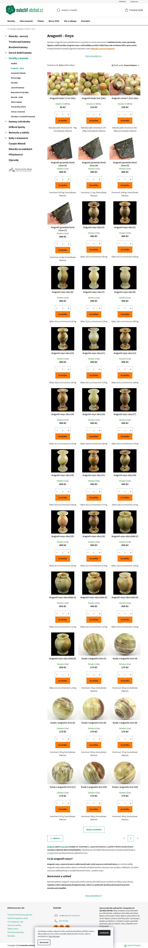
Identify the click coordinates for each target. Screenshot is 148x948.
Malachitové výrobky (20, 92)
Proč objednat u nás (15, 921)
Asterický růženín (18, 73)
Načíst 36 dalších (93, 829)
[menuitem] (11, 21)
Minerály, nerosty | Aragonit (102, 48)
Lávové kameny (17, 87)
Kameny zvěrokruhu (19, 121)
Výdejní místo (12, 929)
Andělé (14, 63)
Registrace (134, 1)
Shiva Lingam (16, 102)
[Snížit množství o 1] (57, 115)
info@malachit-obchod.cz (69, 915)
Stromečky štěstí (18, 107)
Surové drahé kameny (20, 53)
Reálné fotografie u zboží (17, 918)
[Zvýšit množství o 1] (68, 115)
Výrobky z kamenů (18, 58)
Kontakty (11, 936)
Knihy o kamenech (18, 138)
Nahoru (56, 838)
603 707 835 (63, 921)
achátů (50, 853)
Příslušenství (16, 154)
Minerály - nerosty (18, 36)
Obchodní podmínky (15, 932)
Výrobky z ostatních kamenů (23, 116)
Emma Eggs (16, 78)
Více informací (54, 936)
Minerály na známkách (20, 149)
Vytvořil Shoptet (134, 945)
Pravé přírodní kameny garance (19, 914)
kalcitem (65, 846)
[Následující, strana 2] (131, 838)
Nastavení (44, 942)
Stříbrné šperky (17, 127)
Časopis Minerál (17, 143)
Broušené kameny (18, 47)
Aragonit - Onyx (17, 68)
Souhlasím (104, 932)
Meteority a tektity (19, 132)
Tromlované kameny (20, 42)
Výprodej (13, 160)
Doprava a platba (14, 925)
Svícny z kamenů (18, 111)
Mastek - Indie (17, 97)
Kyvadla (14, 82)
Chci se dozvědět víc (93, 56)
